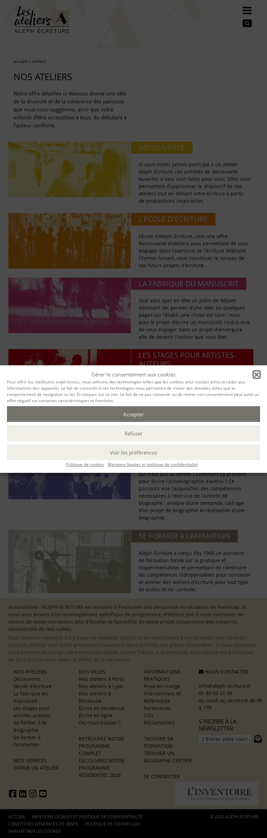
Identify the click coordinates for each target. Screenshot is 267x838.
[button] (256, 374)
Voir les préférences (133, 452)
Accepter (133, 413)
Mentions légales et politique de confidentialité (153, 464)
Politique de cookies (85, 464)
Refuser (133, 433)
